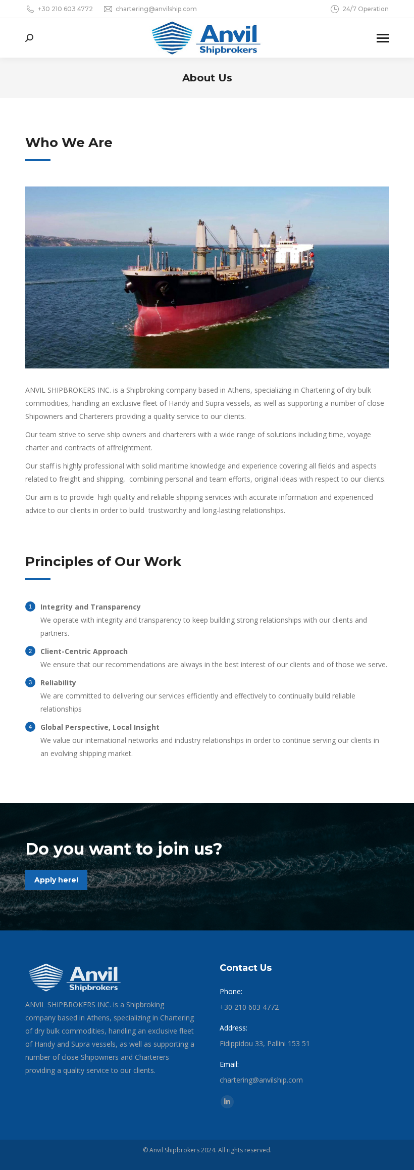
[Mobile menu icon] (383, 38)
